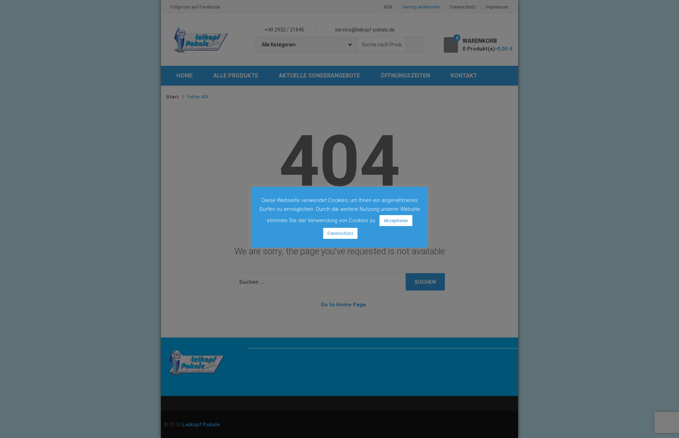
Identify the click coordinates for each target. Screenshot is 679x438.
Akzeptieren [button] (396, 220)
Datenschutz (340, 233)
